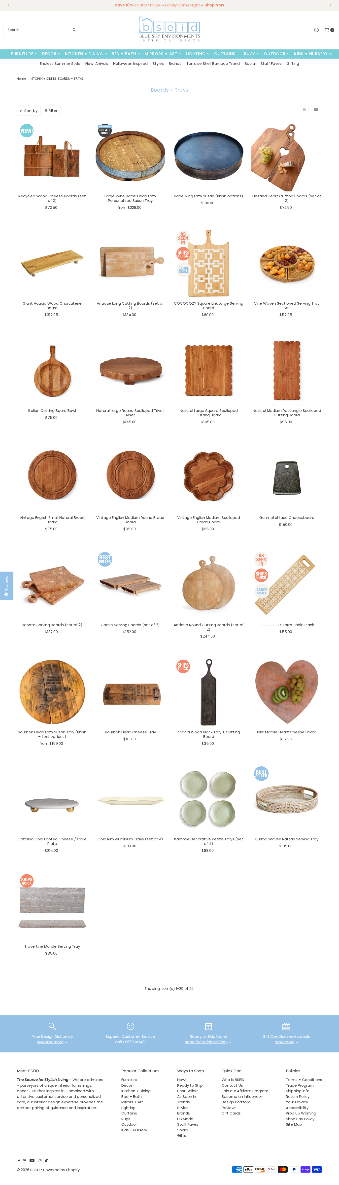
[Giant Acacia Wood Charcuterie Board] (52, 263)
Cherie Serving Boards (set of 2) (130, 624)
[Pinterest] (24, 1161)
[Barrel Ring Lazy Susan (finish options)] (208, 156)
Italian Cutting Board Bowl (52, 410)
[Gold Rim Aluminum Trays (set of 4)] (130, 799)
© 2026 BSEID (28, 1169)
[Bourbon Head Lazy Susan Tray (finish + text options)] (52, 691)
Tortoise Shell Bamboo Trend (213, 63)
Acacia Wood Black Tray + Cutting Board (208, 734)
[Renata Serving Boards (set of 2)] (52, 584)
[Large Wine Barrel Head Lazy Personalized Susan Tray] (130, 156)
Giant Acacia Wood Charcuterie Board (52, 305)
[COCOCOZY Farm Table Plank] (286, 584)
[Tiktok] (46, 1161)
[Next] (330, 5)
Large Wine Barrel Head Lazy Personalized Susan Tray (130, 198)
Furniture (22, 54)
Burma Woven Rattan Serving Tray (286, 839)
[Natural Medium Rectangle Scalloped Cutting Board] (286, 370)
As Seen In (186, 1096)
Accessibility (297, 1107)
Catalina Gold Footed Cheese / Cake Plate (52, 841)
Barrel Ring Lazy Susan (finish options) (208, 196)
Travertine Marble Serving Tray (52, 946)
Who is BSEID (233, 1079)
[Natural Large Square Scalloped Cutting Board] (208, 370)
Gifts (181, 1135)
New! (181, 1079)
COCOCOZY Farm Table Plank (287, 624)
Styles (158, 63)
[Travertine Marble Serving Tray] (52, 906)
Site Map (294, 1124)
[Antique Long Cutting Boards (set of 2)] (130, 263)
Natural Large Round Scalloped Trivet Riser (130, 413)
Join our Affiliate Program (245, 1090)
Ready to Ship (190, 1085)
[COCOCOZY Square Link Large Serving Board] (208, 263)
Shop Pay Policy (300, 1118)
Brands (175, 63)
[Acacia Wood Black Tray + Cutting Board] (208, 691)
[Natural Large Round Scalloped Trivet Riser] (130, 370)
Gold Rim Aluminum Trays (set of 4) (130, 839)
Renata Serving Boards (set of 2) (52, 624)
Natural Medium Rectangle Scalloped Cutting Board (287, 413)
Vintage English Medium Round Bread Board (130, 520)
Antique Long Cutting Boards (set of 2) (130, 305)
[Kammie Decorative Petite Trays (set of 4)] (208, 799)
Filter (53, 110)
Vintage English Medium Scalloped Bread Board (208, 520)
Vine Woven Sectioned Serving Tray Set (286, 305)
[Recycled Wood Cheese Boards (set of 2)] (52, 156)
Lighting (195, 54)
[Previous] (9, 5)
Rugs (250, 54)
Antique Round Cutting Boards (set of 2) (209, 627)
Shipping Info (297, 1090)
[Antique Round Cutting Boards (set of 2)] (208, 584)
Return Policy (297, 1096)
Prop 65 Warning (301, 1113)
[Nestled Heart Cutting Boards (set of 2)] (286, 156)
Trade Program (300, 1085)
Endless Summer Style (60, 63)
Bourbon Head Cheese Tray (130, 732)
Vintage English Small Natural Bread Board (52, 520)
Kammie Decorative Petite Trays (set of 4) (208, 841)
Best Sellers (188, 1090)
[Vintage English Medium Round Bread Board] (130, 477)
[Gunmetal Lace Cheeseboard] (286, 477)
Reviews (229, 1107)
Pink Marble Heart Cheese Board (286, 732)
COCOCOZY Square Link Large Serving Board (208, 305)
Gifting (293, 63)
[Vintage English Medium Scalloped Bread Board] (208, 477)
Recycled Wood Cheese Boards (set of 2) (52, 198)
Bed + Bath (124, 54)
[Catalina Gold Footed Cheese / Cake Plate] (52, 799)
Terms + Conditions (304, 1079)
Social (250, 63)
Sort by (30, 110)
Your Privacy (297, 1102)
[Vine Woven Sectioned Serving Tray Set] (286, 263)
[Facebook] (19, 1161)
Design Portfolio (236, 1102)
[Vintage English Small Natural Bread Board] (52, 477)
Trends (183, 1102)
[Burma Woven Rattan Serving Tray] (286, 799)
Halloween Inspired (130, 63)
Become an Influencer (242, 1096)
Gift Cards (231, 1113)
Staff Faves (271, 63)
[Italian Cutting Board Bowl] (52, 370)
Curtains (225, 54)
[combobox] (42, 30)
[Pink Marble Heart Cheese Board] (286, 691)
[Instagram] (39, 1161)
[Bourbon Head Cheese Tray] (130, 691)
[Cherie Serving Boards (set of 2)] (130, 584)
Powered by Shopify (61, 1169)
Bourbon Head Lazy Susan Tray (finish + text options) (52, 734)
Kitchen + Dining (84, 54)
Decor (49, 54)
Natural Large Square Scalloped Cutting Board (209, 413)
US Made (185, 1118)
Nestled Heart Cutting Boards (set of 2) (286, 198)
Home (21, 78)
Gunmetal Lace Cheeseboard (286, 517)
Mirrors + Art (161, 54)
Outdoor (275, 54)
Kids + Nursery (311, 54)
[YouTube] (32, 1161)
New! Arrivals (96, 63)
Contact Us (232, 1085)
